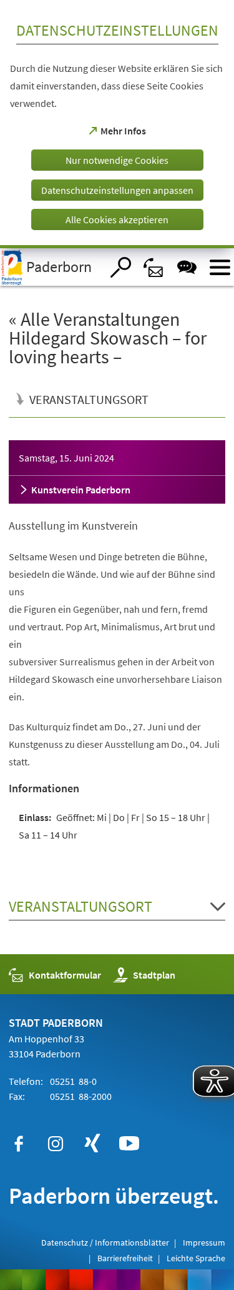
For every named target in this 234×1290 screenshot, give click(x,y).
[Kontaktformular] (154, 267)
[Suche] (121, 267)
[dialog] (117, 124)
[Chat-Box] (187, 267)
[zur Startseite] (51, 267)
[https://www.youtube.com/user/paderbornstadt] (129, 1144)
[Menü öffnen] (220, 267)
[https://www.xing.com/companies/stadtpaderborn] (92, 1144)
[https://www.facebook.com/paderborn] (19, 1144)
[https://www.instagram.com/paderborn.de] (56, 1144)
